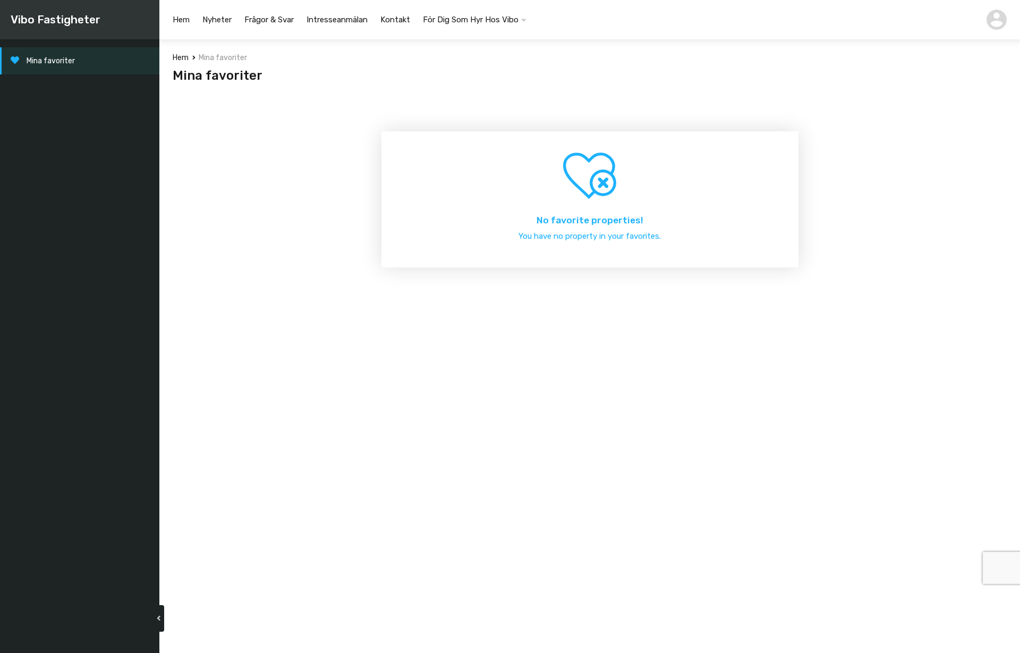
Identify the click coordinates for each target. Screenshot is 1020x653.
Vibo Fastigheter (55, 19)
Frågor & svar (269, 19)
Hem (181, 19)
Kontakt (395, 19)
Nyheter (217, 19)
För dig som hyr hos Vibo (470, 19)
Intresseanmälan (337, 19)
